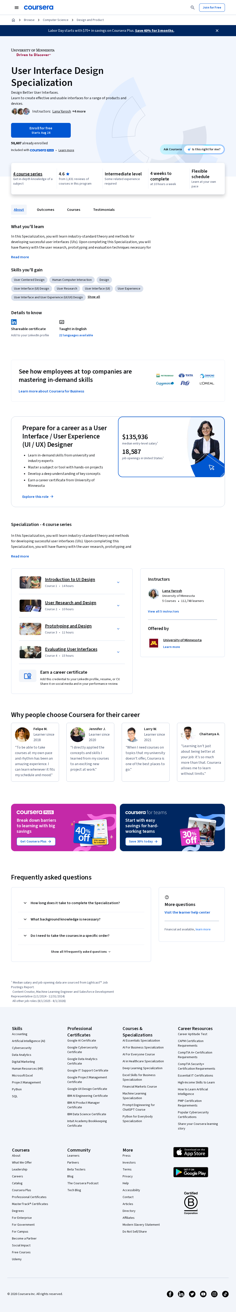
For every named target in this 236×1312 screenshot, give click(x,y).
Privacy (128, 1176)
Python (17, 1089)
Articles (128, 1204)
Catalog (17, 1183)
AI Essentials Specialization (141, 1040)
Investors (129, 1162)
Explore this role (35, 496)
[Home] (13, 20)
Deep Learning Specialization (142, 1068)
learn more (203, 929)
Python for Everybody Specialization (138, 1118)
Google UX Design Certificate (87, 1089)
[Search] (192, 7)
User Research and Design (70, 603)
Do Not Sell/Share (135, 1231)
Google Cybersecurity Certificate (82, 1049)
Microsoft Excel (22, 1075)
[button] (79, 111)
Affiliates (129, 1218)
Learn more (66, 150)
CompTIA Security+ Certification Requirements (196, 1066)
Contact (128, 1197)
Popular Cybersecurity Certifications (193, 1114)
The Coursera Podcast (82, 1183)
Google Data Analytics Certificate (82, 1061)
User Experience (129, 288)
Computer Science (55, 20)
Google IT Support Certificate (87, 1070)
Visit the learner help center (187, 912)
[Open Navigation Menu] (16, 7)
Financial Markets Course (140, 1086)
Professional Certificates (29, 1197)
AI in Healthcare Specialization (143, 1061)
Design (104, 280)
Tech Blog (74, 1190)
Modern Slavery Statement (141, 1224)
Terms (127, 1169)
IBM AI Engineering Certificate (87, 1096)
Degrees (18, 1211)
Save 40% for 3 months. (154, 30)
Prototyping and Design (68, 626)
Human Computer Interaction (72, 280)
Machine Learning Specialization (134, 1095)
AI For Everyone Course (139, 1054)
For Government (23, 1224)
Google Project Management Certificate (87, 1079)
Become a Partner (24, 1238)
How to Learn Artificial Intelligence (193, 1091)
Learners (73, 1155)
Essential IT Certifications (195, 1075)
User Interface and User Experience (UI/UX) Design (48, 297)
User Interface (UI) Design (31, 288)
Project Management (26, 1082)
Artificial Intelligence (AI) (28, 1041)
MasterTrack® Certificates (30, 1204)
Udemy (17, 1259)
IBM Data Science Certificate (86, 1114)
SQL (15, 1096)
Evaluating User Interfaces (71, 649)
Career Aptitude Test (192, 1034)
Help (126, 1183)
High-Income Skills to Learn (196, 1082)
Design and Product (90, 20)
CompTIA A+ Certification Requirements (195, 1054)
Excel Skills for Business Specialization (139, 1077)
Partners (73, 1162)
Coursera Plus (21, 1190)
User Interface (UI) (97, 288)
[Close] (217, 30)
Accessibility (131, 1190)
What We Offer (22, 1162)
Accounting (19, 1034)
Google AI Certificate (81, 1040)
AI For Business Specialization (143, 1047)
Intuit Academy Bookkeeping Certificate (87, 1123)
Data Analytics (21, 1055)
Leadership (19, 1169)
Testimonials (104, 209)
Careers (17, 1176)
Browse (29, 20)
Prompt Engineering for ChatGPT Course (139, 1107)
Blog (70, 1176)
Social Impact (21, 1245)
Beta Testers (76, 1169)
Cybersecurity (22, 1048)
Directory (129, 1211)
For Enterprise (22, 1218)
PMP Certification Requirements (190, 1103)
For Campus (20, 1231)
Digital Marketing (23, 1061)
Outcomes (45, 209)
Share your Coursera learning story (198, 1126)
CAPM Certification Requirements (191, 1043)
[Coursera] (38, 7)
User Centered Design (29, 280)
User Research (67, 288)
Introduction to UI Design (70, 579)
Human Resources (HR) (27, 1068)
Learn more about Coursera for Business (51, 391)
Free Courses (21, 1252)
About (19, 209)
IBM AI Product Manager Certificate (83, 1105)
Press (127, 1155)
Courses (73, 209)
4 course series (27, 174)
